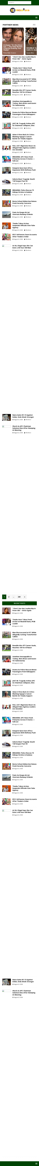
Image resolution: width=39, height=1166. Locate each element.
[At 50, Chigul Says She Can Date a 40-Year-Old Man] (6, 327)
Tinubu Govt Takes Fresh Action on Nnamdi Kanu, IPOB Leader (23, 70)
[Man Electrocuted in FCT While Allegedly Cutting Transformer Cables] (6, 81)
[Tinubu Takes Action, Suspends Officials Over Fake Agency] (6, 225)
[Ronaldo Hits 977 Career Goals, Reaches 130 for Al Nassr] (6, 92)
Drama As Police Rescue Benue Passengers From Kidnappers (24, 113)
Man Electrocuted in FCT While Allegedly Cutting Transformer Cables (24, 81)
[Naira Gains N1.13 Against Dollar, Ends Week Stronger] (6, 417)
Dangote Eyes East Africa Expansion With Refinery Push (24, 169)
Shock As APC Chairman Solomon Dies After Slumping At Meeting (23, 428)
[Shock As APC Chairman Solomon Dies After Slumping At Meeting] (6, 507)
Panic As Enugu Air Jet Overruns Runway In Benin (22, 213)
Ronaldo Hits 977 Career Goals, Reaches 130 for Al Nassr (24, 91)
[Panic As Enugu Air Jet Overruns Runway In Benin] (6, 214)
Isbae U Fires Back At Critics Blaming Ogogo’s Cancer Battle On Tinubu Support (23, 136)
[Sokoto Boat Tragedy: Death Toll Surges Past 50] (6, 181)
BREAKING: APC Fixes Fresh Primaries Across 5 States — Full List (23, 159)
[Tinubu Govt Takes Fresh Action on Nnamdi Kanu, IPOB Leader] (6, 70)
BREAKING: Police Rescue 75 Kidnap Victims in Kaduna (23, 191)
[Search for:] (19, 2)
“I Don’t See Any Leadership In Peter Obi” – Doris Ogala (24, 58)
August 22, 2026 (18, 61)
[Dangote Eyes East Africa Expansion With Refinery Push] (6, 170)
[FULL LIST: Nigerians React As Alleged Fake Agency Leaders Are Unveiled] (6, 148)
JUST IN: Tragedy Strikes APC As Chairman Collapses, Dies (23, 124)
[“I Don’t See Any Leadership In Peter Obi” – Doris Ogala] (6, 59)
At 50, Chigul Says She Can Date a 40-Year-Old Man (22, 247)
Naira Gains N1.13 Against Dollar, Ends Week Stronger (23, 416)
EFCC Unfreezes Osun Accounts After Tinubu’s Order (24, 235)
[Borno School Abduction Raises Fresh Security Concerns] (6, 203)
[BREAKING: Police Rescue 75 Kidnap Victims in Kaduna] (6, 192)
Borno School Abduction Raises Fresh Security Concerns (24, 202)
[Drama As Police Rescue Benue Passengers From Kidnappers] (6, 114)
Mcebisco (28, 61)
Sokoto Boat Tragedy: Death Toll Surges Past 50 (23, 180)
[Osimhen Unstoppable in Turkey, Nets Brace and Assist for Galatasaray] (6, 103)
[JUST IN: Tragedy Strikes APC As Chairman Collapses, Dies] (6, 126)
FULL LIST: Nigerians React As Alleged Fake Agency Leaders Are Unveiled (24, 148)
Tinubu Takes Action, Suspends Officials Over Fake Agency (23, 225)
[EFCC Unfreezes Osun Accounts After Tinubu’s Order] (6, 237)
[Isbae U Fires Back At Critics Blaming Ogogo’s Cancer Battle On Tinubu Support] (6, 137)
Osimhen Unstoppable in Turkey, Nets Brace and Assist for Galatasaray (24, 103)
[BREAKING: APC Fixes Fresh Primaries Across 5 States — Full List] (6, 159)
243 (19, 597)
